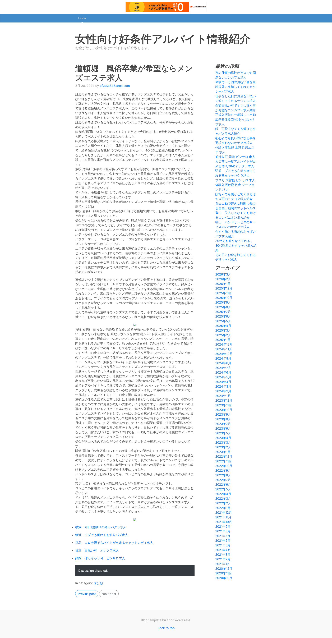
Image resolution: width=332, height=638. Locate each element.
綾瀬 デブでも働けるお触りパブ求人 (101, 535)
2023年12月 (223, 400)
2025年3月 (223, 330)
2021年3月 (222, 554)
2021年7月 (222, 536)
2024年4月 (223, 382)
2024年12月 (224, 344)
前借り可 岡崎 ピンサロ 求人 (235, 157)
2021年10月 (223, 522)
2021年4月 (223, 550)
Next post (109, 594)
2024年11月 (223, 349)
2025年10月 (223, 298)
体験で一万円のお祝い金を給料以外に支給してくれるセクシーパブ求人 (235, 86)
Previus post (87, 594)
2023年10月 (223, 410)
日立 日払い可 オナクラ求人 (97, 550)
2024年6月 (223, 372)
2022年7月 (223, 480)
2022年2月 (223, 503)
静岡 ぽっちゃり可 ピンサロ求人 (100, 558)
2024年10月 (224, 354)
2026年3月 (223, 274)
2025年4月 (223, 326)
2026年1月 (222, 284)
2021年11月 (223, 517)
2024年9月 (223, 358)
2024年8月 (223, 363)
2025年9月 (223, 302)
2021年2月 (222, 559)
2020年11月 (223, 573)
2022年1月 (222, 508)
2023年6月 (223, 428)
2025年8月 (223, 307)
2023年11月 (223, 405)
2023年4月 (223, 438)
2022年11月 (223, 461)
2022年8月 (223, 475)
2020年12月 (223, 568)
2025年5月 (223, 321)
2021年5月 (222, 545)
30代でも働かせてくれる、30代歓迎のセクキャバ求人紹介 (235, 245)
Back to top (166, 628)
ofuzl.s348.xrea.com (115, 86)
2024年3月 (223, 386)
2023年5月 (223, 433)
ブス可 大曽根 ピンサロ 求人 (235, 180)
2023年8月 (223, 419)
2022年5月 (223, 489)
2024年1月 (223, 396)
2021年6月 (222, 540)
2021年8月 (222, 531)
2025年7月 (223, 312)
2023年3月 (223, 442)
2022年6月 (223, 484)
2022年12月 (223, 456)
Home (82, 18)
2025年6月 (223, 316)
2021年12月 (223, 512)
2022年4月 (223, 494)
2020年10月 (223, 578)
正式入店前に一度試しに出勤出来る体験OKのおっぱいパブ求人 (235, 119)
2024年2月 (223, 391)
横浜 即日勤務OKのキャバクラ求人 (100, 527)
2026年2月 (223, 279)
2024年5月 (223, 377)
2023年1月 (222, 452)
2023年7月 (223, 424)
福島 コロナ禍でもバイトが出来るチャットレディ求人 (114, 542)
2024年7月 (223, 368)
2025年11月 (223, 293)
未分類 (98, 583)
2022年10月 (223, 466)
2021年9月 (222, 526)
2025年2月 (223, 335)
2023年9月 (223, 414)
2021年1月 (222, 564)
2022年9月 (223, 470)
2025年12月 (223, 288)
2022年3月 (223, 498)
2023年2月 (223, 447)
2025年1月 (222, 340)
